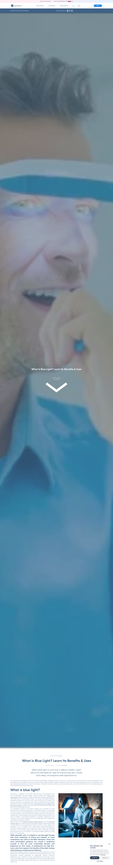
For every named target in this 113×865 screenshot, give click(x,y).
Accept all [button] (94, 857)
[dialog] (99, 852)
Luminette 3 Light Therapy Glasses (33, 821)
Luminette (64, 765)
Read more (103, 854)
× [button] (109, 844)
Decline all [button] (105, 857)
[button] (100, 861)
